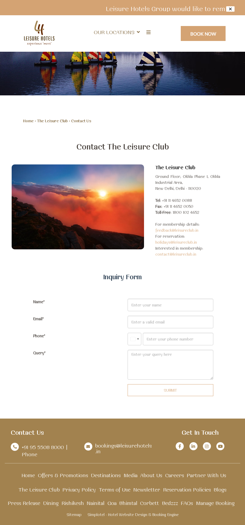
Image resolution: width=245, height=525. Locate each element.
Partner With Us (206, 475)
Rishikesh (73, 503)
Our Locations (114, 32)
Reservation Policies (187, 489)
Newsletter (146, 489)
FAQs (187, 503)
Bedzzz (170, 503)
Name (38, 302)
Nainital (96, 503)
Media (130, 475)
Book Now (203, 33)
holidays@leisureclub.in (176, 242)
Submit (170, 390)
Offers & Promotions (63, 475)
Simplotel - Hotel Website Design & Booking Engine (133, 514)
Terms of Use (115, 489)
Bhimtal (128, 503)
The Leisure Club (52, 121)
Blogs (220, 489)
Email (37, 319)
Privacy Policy (79, 489)
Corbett (149, 503)
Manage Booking (215, 503)
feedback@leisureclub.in (176, 230)
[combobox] (134, 339)
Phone (38, 336)
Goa (112, 503)
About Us (151, 475)
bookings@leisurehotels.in (123, 448)
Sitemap (74, 514)
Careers (174, 475)
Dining (51, 503)
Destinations (106, 475)
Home (28, 121)
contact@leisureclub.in (175, 254)
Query (38, 353)
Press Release (24, 503)
